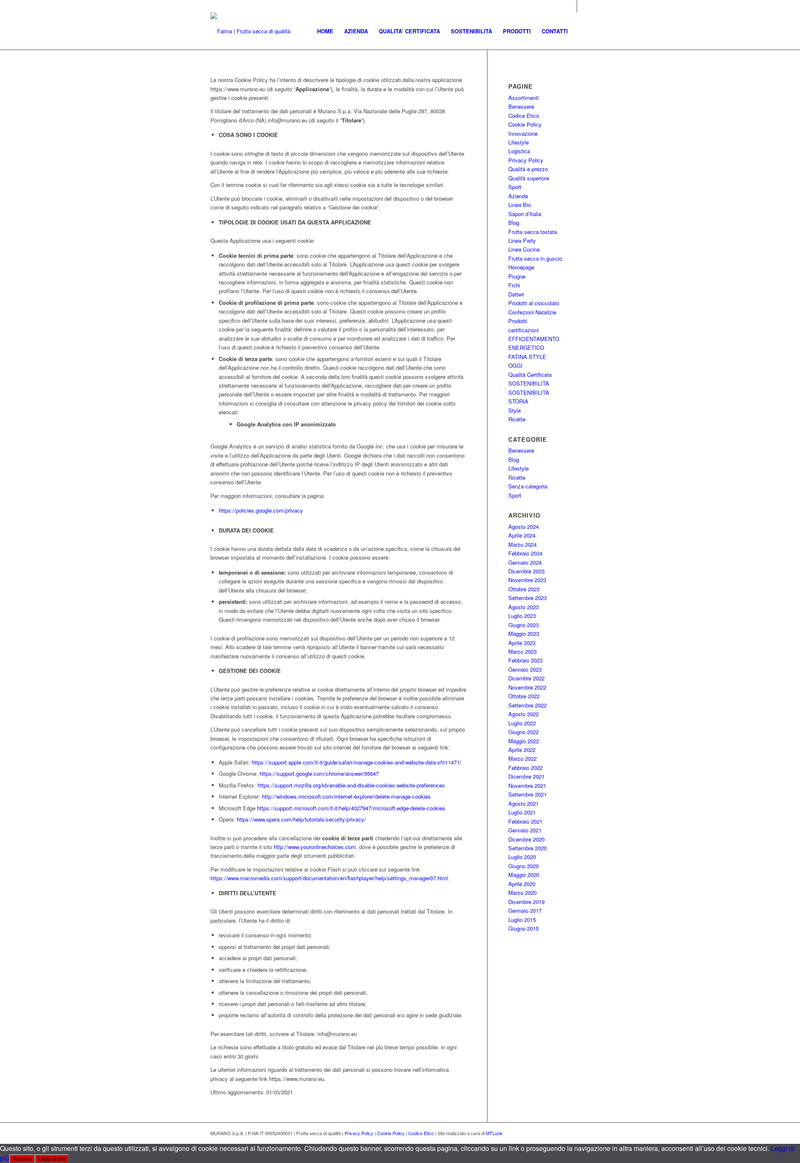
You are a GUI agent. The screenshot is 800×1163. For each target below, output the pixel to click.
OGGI (515, 365)
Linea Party (522, 240)
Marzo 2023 (522, 651)
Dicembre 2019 (526, 902)
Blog (513, 223)
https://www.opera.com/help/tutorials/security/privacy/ (301, 819)
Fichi (514, 285)
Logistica (519, 151)
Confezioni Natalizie (532, 312)
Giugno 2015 (523, 928)
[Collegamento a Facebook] (583, 6)
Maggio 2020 (523, 875)
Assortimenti (523, 98)
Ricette (516, 419)
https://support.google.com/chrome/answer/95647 (319, 773)
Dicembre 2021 (526, 776)
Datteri (516, 294)
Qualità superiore (528, 178)
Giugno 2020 (523, 866)
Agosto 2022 (523, 714)
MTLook (494, 1133)
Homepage (521, 267)
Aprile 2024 (521, 535)
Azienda (518, 196)
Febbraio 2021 (525, 821)
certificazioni (523, 330)
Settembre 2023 (527, 598)
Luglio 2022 (522, 723)
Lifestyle (518, 142)
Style (514, 410)
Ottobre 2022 (524, 696)
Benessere (521, 106)
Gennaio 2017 (525, 910)
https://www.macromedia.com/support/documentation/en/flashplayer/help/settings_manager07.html (329, 878)
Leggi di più (51, 1159)
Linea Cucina (524, 249)
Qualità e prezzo (528, 169)
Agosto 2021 (523, 803)
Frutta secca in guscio (535, 258)
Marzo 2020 (522, 893)
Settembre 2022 (527, 705)
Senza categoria (528, 486)
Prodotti (517, 321)
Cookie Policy (525, 124)
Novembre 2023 (527, 580)
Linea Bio (519, 205)
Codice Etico (523, 116)
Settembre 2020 (527, 848)
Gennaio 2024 (525, 562)
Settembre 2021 (527, 794)
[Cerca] (581, 31)
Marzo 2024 (522, 544)
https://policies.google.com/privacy (261, 510)
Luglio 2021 (522, 812)
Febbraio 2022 (525, 768)
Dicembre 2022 (526, 678)
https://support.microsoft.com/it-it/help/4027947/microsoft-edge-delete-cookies (351, 808)
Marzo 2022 (522, 758)
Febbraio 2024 (525, 553)
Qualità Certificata (530, 375)
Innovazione (523, 133)
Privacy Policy (525, 160)
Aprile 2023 (521, 643)
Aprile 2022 (521, 750)
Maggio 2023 (523, 634)
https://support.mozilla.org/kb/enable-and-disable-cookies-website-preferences (351, 785)
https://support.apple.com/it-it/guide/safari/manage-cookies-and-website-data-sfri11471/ (356, 762)
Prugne (516, 276)
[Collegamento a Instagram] (571, 6)
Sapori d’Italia (524, 214)
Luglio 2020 (522, 857)
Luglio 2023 (522, 616)
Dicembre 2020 (526, 839)
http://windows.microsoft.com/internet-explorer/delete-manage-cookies (346, 796)
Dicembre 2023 (526, 571)
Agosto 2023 (523, 607)
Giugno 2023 (523, 625)
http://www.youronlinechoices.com (315, 847)
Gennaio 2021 (525, 830)
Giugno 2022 (523, 732)
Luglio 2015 (522, 920)
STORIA (518, 401)
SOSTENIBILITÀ (528, 383)
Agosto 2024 (523, 526)
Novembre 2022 (527, 687)
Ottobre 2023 (524, 589)
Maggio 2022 (523, 741)
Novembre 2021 (527, 785)
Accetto (21, 1159)
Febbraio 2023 (525, 660)
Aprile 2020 (521, 884)
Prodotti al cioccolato (533, 303)
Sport (514, 187)
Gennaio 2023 (525, 669)
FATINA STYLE (527, 357)
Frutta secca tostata (532, 232)
